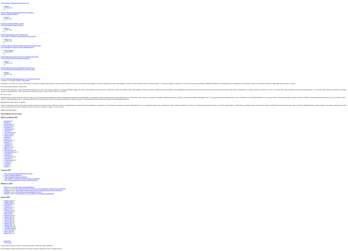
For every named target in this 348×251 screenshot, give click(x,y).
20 (18, 80)
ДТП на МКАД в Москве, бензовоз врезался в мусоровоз (18, 36)
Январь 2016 (8, 217)
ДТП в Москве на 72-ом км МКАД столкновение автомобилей (34, 193)
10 (17, 80)
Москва (6, 6)
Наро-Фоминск (9, 50)
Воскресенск (8, 126)
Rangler (6, 193)
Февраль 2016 (8, 215)
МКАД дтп (7, 39)
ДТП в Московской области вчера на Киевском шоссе (17, 47)
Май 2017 (7, 205)
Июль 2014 (7, 231)
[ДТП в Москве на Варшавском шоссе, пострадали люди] (20, 79)
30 (19, 80)
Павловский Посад (10, 152)
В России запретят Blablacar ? (10, 14)
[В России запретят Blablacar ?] (12, 23)
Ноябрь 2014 (8, 225)
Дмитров (7, 130)
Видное (6, 122)
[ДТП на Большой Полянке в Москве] (14, 34)
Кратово (7, 142)
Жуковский (7, 135)
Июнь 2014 (7, 233)
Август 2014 (8, 230)
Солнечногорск (9, 160)
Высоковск (7, 127)
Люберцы (7, 145)
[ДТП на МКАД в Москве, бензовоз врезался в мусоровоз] (21, 45)
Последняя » (26, 80)
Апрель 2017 (8, 207)
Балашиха (7, 121)
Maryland (7, 192)
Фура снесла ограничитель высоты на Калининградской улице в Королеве (39, 190)
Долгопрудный (9, 132)
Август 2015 (8, 220)
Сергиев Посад (9, 157)
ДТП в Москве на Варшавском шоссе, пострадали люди (18, 69)
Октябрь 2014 (8, 226)
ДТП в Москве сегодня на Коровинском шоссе (15, 58)
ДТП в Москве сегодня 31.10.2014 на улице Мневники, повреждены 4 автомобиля (40, 189)
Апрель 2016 (8, 212)
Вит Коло (7, 187)
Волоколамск (8, 124)
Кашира (6, 137)
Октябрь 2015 (8, 218)
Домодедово (8, 134)
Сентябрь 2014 (8, 228)
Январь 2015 (8, 223)
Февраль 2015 (8, 222)
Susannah (7, 190)
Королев (7, 139)
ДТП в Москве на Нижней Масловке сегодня (15, 3)
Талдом (6, 163)
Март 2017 (7, 209)
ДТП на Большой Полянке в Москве (12, 25)
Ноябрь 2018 (8, 202)
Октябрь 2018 (8, 204)
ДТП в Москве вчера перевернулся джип (28, 192)
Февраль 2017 (8, 210)
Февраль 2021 (8, 200)
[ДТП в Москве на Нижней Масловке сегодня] (17, 12)
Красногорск (8, 140)
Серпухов (7, 158)
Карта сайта (8, 242)
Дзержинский (8, 129)
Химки (6, 165)
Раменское (7, 155)
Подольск (7, 153)
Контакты (7, 241)
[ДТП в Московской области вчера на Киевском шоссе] (20, 56)
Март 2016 (7, 213)
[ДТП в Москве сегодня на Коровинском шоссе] (17, 68)
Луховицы (7, 144)
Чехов (6, 166)
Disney (6, 189)
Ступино (7, 161)
